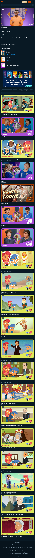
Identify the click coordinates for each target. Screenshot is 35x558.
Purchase (8, 54)
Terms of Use (15, 547)
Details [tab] (3, 34)
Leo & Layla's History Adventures (6, 160)
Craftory (20, 90)
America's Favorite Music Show (6, 90)
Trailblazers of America (4, 204)
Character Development (11, 44)
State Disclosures (20, 547)
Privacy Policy (10, 547)
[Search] (32, 5)
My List (4, 31)
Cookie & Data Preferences (28, 547)
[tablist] (17, 35)
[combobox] (19, 93)
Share (9, 31)
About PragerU (5, 547)
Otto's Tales (15, 90)
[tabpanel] (17, 52)
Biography (3, 44)
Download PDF (14, 54)
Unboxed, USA (26, 90)
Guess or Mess (3, 138)
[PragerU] (4, 2)
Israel (6, 44)
